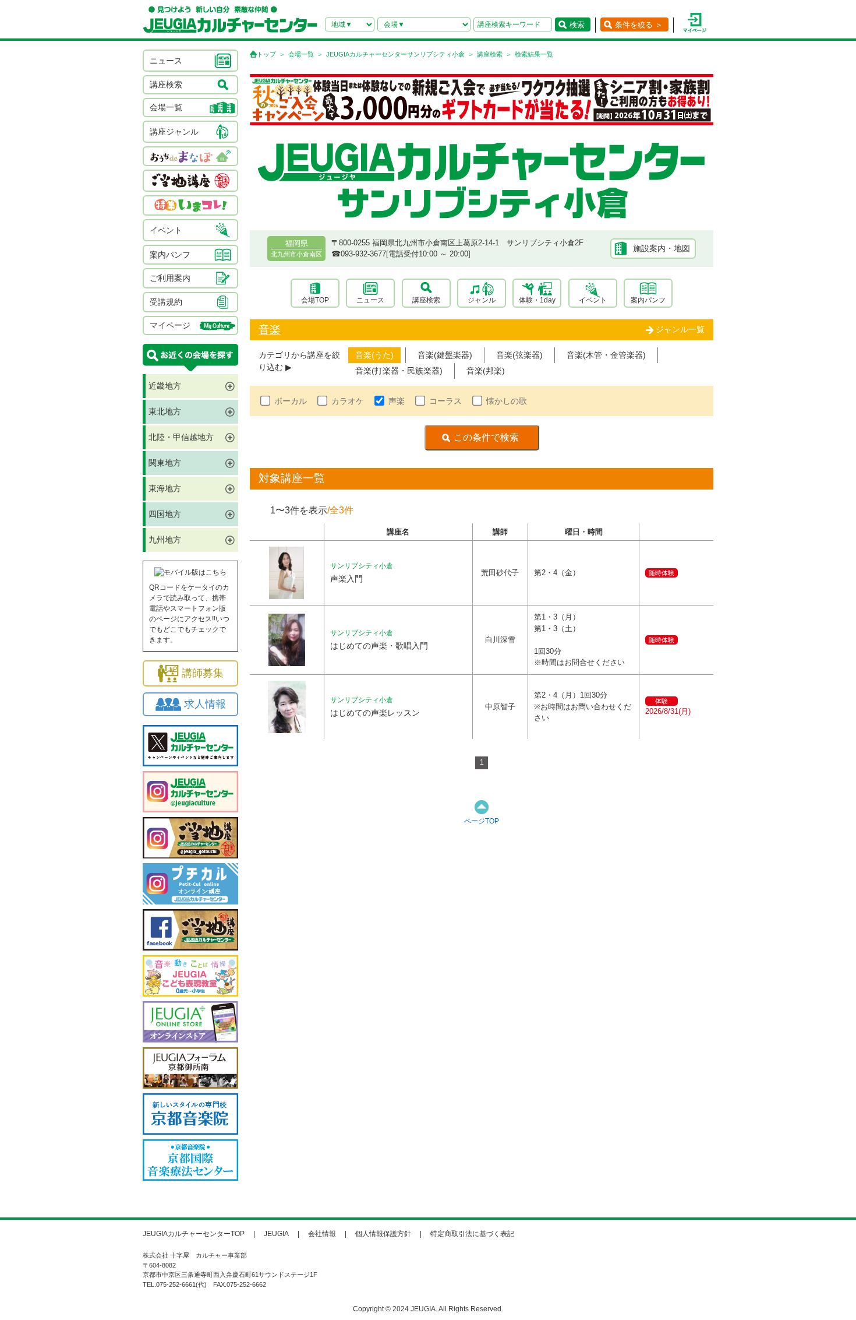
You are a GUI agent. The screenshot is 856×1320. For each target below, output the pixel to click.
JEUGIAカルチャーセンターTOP (194, 1234)
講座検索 (490, 54)
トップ (266, 54)
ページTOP (481, 821)
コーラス (445, 401)
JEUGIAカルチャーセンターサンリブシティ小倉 (395, 54)
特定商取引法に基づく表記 (472, 1234)
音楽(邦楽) (485, 370)
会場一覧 (301, 54)
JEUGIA (276, 1234)
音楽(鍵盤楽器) (445, 355)
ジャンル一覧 (680, 329)
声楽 (396, 401)
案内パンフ (648, 300)
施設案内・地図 (661, 248)
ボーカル (290, 401)
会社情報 (322, 1234)
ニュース (370, 300)
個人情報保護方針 (383, 1234)
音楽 (270, 329)
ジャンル (482, 300)
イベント (593, 300)
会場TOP (315, 300)
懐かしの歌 (506, 401)
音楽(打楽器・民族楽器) (399, 370)
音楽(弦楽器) (519, 355)
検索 (577, 24)
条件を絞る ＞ (639, 24)
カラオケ (347, 401)
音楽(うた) (374, 355)
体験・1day (537, 300)
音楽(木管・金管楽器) (606, 355)
